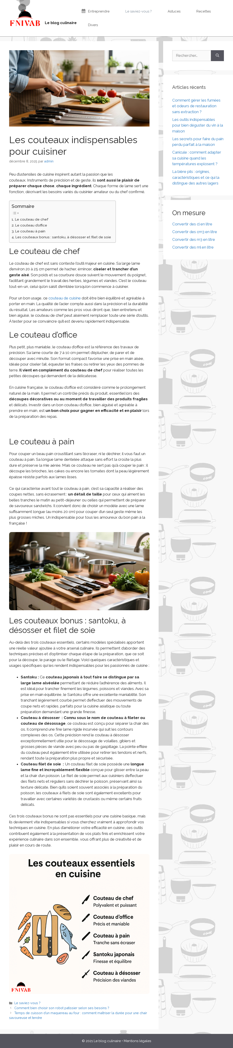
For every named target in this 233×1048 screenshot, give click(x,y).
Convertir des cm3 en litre (194, 231)
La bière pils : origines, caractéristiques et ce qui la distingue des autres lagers (195, 177)
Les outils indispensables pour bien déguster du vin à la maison (197, 125)
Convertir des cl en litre (192, 224)
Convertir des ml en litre (193, 247)
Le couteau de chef (31, 219)
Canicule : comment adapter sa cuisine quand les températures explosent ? (196, 158)
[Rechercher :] (191, 55)
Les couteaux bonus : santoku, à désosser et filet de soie (63, 237)
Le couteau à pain (30, 231)
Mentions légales (137, 1041)
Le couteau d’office (31, 225)
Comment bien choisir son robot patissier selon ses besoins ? (61, 1008)
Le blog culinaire (61, 22)
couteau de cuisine (64, 298)
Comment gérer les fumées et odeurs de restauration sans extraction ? (196, 106)
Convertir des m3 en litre (193, 239)
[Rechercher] (217, 55)
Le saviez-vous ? (27, 1003)
